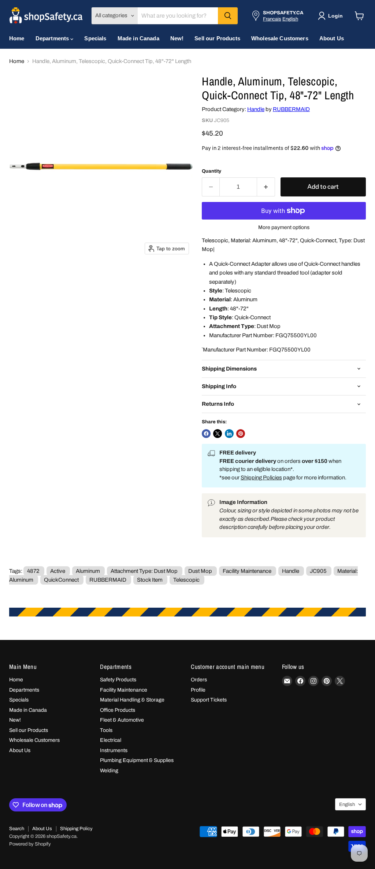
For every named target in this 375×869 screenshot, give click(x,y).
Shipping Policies (261, 477)
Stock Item (150, 580)
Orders (199, 679)
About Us (331, 38)
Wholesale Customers (279, 38)
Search (16, 828)
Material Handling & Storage (132, 700)
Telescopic (186, 580)
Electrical (110, 740)
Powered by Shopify (30, 844)
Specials (95, 38)
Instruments (113, 750)
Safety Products (118, 679)
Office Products (117, 710)
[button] (332, 15)
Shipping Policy (76, 828)
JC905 (318, 571)
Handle (255, 109)
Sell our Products (217, 38)
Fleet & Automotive (122, 720)
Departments (53, 38)
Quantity (211, 171)
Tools (106, 730)
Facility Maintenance (247, 571)
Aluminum (88, 571)
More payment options (283, 227)
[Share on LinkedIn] (229, 433)
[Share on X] (217, 433)
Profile (198, 690)
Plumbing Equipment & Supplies (137, 760)
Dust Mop (200, 571)
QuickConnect (61, 580)
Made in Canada (138, 38)
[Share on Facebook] (206, 433)
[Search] (228, 15)
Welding (109, 770)
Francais (272, 19)
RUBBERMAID (291, 109)
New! (177, 38)
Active (57, 571)
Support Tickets (209, 700)
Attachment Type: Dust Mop (144, 571)
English (290, 19)
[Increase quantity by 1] (266, 186)
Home (17, 38)
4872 (33, 571)
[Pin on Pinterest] (240, 433)
